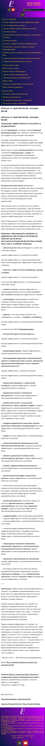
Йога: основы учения (10, 68)
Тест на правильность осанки (14, 25)
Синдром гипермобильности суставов (17, 61)
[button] (22, 14)
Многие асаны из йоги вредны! (14, 71)
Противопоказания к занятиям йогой (16, 78)
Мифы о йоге (8, 81)
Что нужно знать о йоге (10, 65)
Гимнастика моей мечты (12, 97)
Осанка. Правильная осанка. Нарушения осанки (21, 22)
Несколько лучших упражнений (15, 103)
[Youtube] (13, 9)
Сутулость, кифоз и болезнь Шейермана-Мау (20, 44)
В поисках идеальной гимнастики (15, 94)
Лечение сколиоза (9, 40)
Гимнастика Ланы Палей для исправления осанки (21, 58)
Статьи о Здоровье (9, 19)
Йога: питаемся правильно (13, 87)
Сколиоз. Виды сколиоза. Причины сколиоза (19, 28)
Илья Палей (28, 737)
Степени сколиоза (9, 32)
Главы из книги (7, 91)
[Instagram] (9, 9)
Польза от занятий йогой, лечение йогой (18, 84)
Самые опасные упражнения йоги (15, 74)
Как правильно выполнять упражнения (17, 100)
